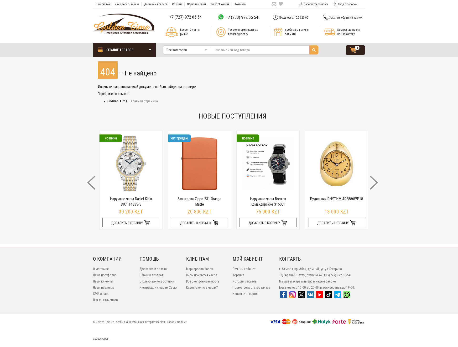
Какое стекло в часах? (202, 287)
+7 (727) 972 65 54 (185, 17)
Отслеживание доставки (157, 281)
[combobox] (187, 50)
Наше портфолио (105, 275)
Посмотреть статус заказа (251, 287)
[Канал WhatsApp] (347, 296)
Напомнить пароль (246, 294)
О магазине (103, 4)
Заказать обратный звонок (345, 17)
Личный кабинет (244, 269)
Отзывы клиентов (105, 300)
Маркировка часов (199, 269)
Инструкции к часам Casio (158, 287)
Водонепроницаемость (202, 281)
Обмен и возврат (151, 275)
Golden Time (117, 101)
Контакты (240, 4)
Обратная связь (196, 4)
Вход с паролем (348, 4)
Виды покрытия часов (201, 275)
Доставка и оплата (155, 4)
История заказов (245, 281)
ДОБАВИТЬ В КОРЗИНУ (127, 223)
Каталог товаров (119, 50)
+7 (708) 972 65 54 (242, 17)
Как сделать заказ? (127, 4)
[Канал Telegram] (337, 296)
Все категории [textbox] (177, 50)
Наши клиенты (103, 281)
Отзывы (177, 4)
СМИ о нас (100, 294)
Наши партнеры (103, 287)
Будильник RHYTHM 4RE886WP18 (336, 199)
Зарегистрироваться (316, 4)
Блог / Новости (220, 4)
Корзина (238, 275)
